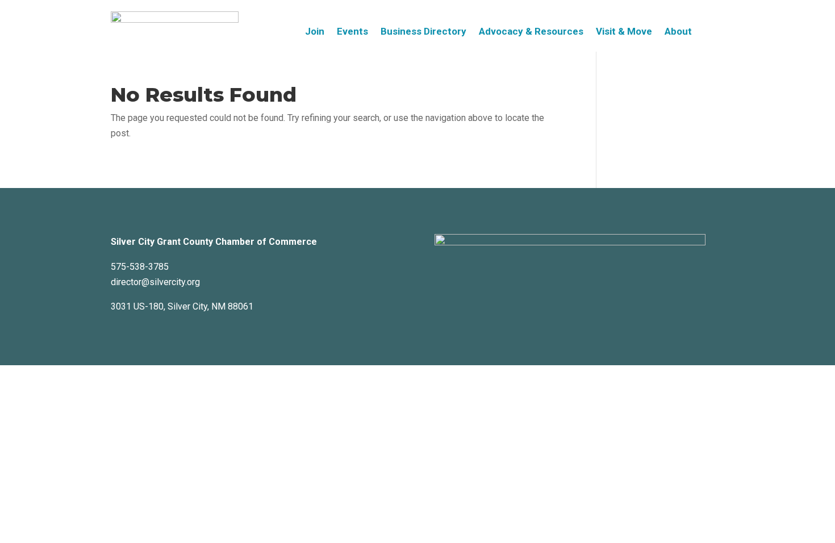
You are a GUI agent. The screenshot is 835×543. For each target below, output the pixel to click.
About (678, 32)
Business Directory (423, 32)
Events (352, 32)
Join (314, 32)
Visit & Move (624, 32)
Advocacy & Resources (531, 32)
